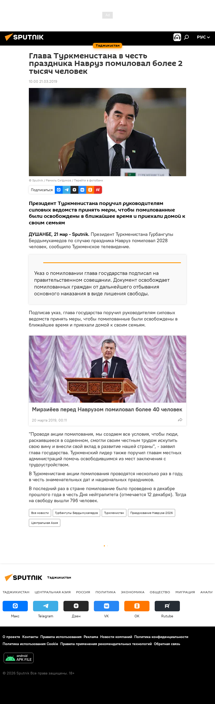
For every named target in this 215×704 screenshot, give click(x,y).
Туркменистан (114, 513)
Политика (105, 592)
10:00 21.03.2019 (43, 81)
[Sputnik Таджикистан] (26, 41)
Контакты (30, 636)
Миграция (185, 592)
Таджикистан (16, 592)
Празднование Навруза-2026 (151, 513)
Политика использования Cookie (30, 643)
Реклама (91, 636)
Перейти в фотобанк (88, 180)
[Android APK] (18, 658)
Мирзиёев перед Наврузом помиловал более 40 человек (107, 409)
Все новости (40, 513)
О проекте (11, 636)
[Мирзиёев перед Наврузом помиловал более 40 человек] (107, 369)
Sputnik (38, 180)
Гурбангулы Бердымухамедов (76, 513)
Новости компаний (116, 636)
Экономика (132, 592)
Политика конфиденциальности (161, 636)
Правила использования (61, 636)
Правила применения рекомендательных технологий (106, 643)
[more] (180, 419)
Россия (83, 592)
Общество (160, 592)
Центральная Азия (44, 523)
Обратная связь (167, 643)
